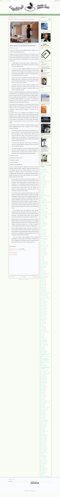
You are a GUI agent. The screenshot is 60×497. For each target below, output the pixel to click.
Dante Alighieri (43, 305)
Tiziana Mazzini (43, 330)
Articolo (42, 178)
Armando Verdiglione (44, 344)
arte (41, 227)
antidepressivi (43, 467)
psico (42, 474)
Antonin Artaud (43, 302)
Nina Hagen (42, 427)
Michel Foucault (43, 266)
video (42, 177)
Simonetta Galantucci (44, 452)
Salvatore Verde (43, 441)
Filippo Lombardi (43, 308)
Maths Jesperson (43, 238)
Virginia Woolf (43, 463)
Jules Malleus (43, 319)
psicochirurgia (43, 270)
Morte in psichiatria (43, 239)
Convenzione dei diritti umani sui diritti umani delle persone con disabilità (45, 368)
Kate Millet (42, 406)
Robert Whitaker (43, 205)
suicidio (42, 337)
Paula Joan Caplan (43, 216)
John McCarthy (43, 400)
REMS (42, 209)
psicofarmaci (43, 174)
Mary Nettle (42, 417)
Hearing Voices (43, 315)
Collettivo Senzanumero (44, 360)
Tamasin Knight (43, 329)
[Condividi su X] (22, 248)
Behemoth (42, 348)
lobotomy (42, 334)
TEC (41, 191)
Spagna (42, 453)
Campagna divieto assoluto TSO (45, 172)
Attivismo (42, 347)
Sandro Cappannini (43, 253)
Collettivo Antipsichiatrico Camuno (45, 356)
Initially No (42, 316)
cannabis (42, 333)
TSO (41, 167)
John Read (42, 249)
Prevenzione (43, 327)
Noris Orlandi (43, 428)
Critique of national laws (44, 374)
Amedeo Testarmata (44, 301)
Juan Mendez (43, 403)
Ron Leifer (42, 241)
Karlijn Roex (42, 320)
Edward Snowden (43, 382)
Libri (41, 192)
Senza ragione (43, 449)
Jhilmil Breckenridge (44, 263)
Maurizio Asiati (43, 322)
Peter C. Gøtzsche (43, 208)
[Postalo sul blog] (21, 248)
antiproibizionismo (43, 469)
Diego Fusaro (43, 234)
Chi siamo (15, 14)
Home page (11, 14)
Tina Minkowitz (43, 200)
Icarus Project (43, 396)
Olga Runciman (43, 252)
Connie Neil (42, 364)
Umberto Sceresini (43, 462)
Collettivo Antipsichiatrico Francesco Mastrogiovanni (44, 359)
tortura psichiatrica (43, 229)
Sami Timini (42, 442)
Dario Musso (43, 233)
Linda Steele (43, 410)
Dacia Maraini (43, 246)
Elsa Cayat (42, 385)
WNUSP (42, 466)
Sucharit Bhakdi (43, 456)
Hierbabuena (43, 281)
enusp (42, 259)
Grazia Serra (43, 280)
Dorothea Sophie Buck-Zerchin (45, 236)
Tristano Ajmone (43, 295)
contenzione (42, 184)
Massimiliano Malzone (44, 420)
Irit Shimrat (42, 399)
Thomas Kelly (43, 459)
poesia (42, 188)
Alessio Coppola (43, 340)
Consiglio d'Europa (43, 365)
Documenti (20, 14)
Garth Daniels (43, 312)
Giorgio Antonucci (41, 14)
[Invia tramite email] (20, 248)
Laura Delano (43, 222)
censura (42, 470)
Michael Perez (43, 323)
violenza (42, 230)
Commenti (43, 90)
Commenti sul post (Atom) (25, 279)
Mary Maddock (43, 215)
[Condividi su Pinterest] (23, 248)
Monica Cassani (43, 424)
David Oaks (42, 375)
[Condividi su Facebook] (22, 248)
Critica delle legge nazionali (45, 372)
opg (41, 197)
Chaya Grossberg (43, 351)
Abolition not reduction (44, 245)
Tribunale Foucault (43, 294)
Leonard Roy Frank (43, 223)
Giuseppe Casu (43, 274)
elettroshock (42, 180)
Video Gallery (25, 14)
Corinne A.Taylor (43, 371)
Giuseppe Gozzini (43, 277)
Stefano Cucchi (43, 455)
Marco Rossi (43, 288)
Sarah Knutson (43, 445)
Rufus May (42, 226)
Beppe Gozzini (43, 350)
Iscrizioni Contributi (34, 14)
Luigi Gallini (42, 413)
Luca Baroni (13, 479)
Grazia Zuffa (43, 393)
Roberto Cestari (43, 438)
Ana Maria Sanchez (44, 341)
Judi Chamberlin (43, 284)
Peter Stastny (43, 434)
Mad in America (43, 414)
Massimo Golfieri (43, 421)
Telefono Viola (43, 242)
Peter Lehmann (43, 267)
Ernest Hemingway (43, 386)
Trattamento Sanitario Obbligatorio (44, 169)
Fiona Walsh (42, 309)
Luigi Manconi (43, 287)
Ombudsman (43, 291)
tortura (42, 185)
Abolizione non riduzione (44, 298)
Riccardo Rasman (43, 435)
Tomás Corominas (43, 460)
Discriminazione (43, 378)
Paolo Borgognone (43, 431)
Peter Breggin (43, 187)
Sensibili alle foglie (43, 448)
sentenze (42, 260)
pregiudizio (42, 473)
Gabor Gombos (43, 389)
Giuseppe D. (43, 392)
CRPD (42, 219)
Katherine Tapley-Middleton (45, 407)
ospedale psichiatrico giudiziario (45, 195)
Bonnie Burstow (43, 212)
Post (43, 89)
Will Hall (42, 256)
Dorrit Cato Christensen (44, 273)
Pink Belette (42, 326)
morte (42, 336)
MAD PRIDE (42, 194)
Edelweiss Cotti (43, 379)
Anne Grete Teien (43, 343)
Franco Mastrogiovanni (44, 181)
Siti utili (29, 14)
